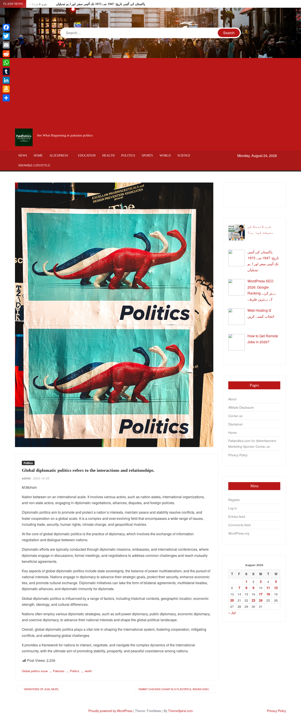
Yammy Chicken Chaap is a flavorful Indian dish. (173, 689)
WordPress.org (238, 533)
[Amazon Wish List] (6, 89)
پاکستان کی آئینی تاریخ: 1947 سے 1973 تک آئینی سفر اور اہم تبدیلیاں (100, 4)
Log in (232, 508)
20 (232, 600)
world (165, 155)
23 (253, 600)
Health (108, 155)
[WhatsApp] (6, 62)
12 (276, 587)
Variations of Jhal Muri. (41, 689)
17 (260, 594)
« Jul (232, 612)
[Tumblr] (6, 71)
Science (183, 155)
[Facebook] (6, 27)
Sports (147, 155)
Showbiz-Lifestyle (34, 165)
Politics (128, 155)
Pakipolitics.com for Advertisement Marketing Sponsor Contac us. (252, 443)
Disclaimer (235, 424)
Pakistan (58, 671)
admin (26, 478)
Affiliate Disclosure (241, 407)
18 (268, 594)
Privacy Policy (237, 455)
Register (234, 500)
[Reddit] (6, 53)
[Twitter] (6, 36)
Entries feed (236, 516)
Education (87, 155)
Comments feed (239, 525)
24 (260, 600)
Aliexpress (58, 155)
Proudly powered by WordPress (110, 711)
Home (38, 155)
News (22, 155)
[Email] (6, 45)
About (232, 399)
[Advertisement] (150, 93)
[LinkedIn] (6, 80)
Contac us (235, 416)
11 (268, 587)
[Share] (6, 97)
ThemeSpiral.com (180, 711)
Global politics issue (35, 671)
